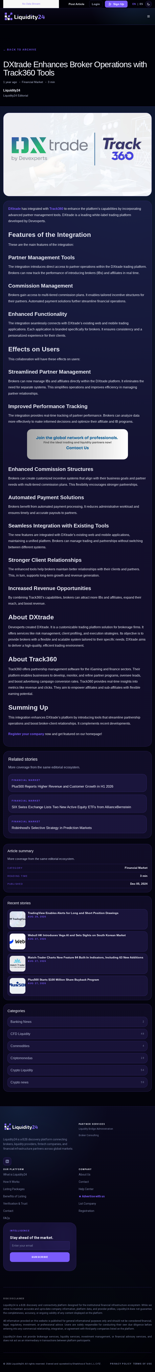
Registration (86, 1210)
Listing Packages (14, 1189)
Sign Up (118, 4)
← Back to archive (20, 49)
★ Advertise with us (92, 1196)
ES (141, 4)
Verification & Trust (15, 1203)
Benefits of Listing (14, 1196)
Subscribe (39, 1257)
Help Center (86, 1189)
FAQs (6, 1218)
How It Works (11, 1181)
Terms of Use (142, 1364)
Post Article (76, 4)
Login (96, 4)
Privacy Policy (120, 1364)
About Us (84, 1174)
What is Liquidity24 (15, 1174)
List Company (87, 1203)
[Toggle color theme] (148, 4)
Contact (8, 1210)
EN (134, 4)
